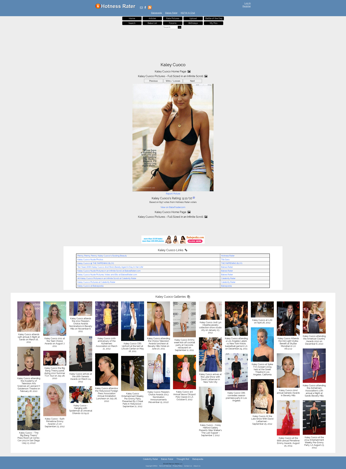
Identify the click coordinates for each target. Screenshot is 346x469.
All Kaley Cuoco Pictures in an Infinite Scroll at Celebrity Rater (106, 278)
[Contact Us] (141, 7)
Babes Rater (171, 13)
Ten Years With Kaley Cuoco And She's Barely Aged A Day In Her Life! (110, 267)
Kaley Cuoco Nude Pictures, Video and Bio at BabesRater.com (107, 274)
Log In (247, 3)
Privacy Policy (177, 466)
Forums (173, 23)
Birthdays (193, 23)
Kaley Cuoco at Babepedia (90, 286)
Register (246, 6)
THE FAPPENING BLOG (231, 263)
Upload (193, 18)
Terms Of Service (165, 466)
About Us (197, 466)
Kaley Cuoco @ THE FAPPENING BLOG (95, 263)
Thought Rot (182, 459)
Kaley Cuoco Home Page (171, 71)
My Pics (213, 23)
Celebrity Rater (228, 278)
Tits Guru (225, 259)
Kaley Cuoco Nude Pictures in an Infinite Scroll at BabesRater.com (109, 271)
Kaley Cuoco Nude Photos (90, 259)
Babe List (152, 23)
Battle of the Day (213, 18)
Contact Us (188, 466)
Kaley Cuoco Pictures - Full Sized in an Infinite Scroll (171, 76)
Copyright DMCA (151, 466)
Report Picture (173, 193)
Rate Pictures (172, 18)
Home (132, 18)
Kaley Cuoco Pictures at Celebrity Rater (96, 282)
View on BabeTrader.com (173, 207)
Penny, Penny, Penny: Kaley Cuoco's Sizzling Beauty (102, 256)
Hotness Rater (227, 256)
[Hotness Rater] (116, 8)
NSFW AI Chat (188, 13)
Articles (152, 18)
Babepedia (156, 13)
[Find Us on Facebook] (145, 7)
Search (132, 23)
